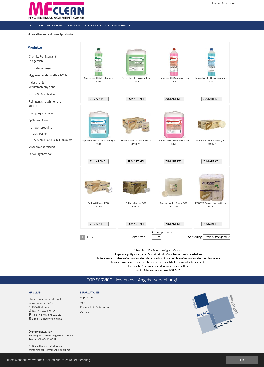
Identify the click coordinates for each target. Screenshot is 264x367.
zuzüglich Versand (172, 250)
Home (216, 2)
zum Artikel (98, 98)
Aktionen (73, 25)
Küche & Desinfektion (42, 94)
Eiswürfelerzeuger (40, 68)
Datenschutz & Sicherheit (95, 307)
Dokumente (92, 25)
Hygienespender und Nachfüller (49, 75)
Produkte (54, 25)
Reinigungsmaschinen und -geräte (46, 104)
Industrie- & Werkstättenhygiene (42, 85)
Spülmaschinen (38, 120)
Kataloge (36, 25)
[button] (91, 360)
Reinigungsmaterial (41, 113)
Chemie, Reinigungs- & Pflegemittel (43, 59)
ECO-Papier (39, 133)
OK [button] (242, 360)
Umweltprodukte (62, 34)
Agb (82, 302)
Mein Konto (229, 2)
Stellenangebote (117, 25)
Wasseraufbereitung (42, 146)
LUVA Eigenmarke (40, 154)
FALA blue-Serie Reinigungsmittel (52, 139)
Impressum (87, 297)
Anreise (84, 312)
